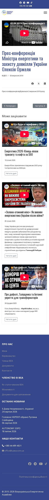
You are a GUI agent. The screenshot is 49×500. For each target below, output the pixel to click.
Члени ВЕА (7, 360)
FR (24, 5)
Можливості (8, 389)
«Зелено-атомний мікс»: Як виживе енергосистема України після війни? (24, 213)
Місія (4, 351)
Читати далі (11, 173)
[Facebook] (32, 83)
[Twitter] (38, 83)
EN (21, 5)
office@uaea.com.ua (14, 450)
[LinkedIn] (45, 83)
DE (27, 5)
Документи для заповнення (16, 394)
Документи (8, 365)
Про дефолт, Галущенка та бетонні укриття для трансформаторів (23, 296)
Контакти (7, 370)
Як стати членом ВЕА (12, 384)
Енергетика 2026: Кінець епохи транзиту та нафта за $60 (21, 152)
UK (30, 5)
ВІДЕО (4, 75)
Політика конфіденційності (33, 476)
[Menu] (45, 13)
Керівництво (8, 355)
